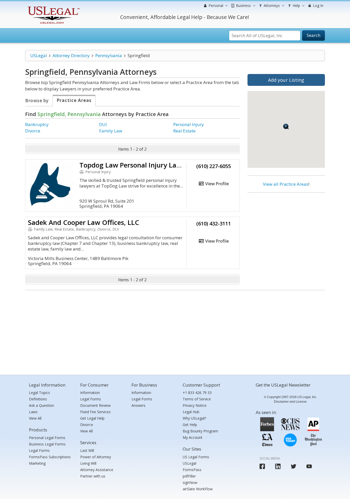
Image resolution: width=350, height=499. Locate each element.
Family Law (110, 131)
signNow (190, 482)
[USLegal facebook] (262, 466)
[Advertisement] (286, 230)
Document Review (95, 405)
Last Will (87, 450)
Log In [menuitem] (317, 5)
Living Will (88, 463)
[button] (286, 126)
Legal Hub (191, 411)
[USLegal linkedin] (278, 466)
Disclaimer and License (290, 401)
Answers (138, 405)
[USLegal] (53, 7)
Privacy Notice (195, 405)
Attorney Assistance (96, 469)
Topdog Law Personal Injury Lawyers (137, 165)
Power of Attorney (95, 456)
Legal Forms (39, 450)
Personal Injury (188, 124)
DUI (103, 124)
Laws (33, 411)
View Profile (216, 183)
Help (296, 5)
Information (90, 392)
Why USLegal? (194, 418)
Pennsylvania (108, 55)
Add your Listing (286, 80)
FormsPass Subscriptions (50, 456)
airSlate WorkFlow (198, 488)
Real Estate (184, 131)
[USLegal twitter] (293, 466)
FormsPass (192, 469)
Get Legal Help (92, 418)
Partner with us (92, 476)
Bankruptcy (37, 124)
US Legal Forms (196, 456)
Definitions (38, 399)
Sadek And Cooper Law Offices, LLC (83, 222)
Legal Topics (39, 392)
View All (35, 418)
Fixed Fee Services (95, 411)
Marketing (37, 463)
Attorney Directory (71, 55)
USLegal (38, 55)
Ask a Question (41, 405)
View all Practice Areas (285, 184)
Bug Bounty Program (200, 431)
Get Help (190, 424)
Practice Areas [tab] (74, 100)
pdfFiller (189, 476)
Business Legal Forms (47, 444)
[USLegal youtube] (309, 466)
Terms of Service (197, 399)
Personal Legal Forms (47, 437)
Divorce (32, 131)
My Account (192, 437)
